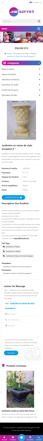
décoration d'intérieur (10, 79)
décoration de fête (9, 95)
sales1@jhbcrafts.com (21, 238)
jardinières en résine (13, 251)
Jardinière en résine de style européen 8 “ (17, 266)
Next (39, 392)
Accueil (9, 53)
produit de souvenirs (10, 90)
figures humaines (9, 74)
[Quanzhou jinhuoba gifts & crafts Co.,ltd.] (21, 12)
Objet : (19, 305)
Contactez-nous (12, 197)
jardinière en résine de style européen (19, 256)
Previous (1, 392)
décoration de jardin (21, 53)
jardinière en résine (13, 247)
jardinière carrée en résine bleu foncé (18, 410)
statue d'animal (8, 69)
